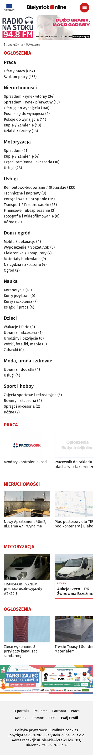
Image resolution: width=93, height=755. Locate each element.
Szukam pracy (16, 76)
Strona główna (13, 44)
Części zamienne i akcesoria (28, 162)
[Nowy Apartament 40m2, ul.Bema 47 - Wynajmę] (27, 504)
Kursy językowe (17, 295)
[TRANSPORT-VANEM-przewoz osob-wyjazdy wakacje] (27, 567)
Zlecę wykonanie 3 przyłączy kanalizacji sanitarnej (22, 651)
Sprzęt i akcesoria (19, 406)
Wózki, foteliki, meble (22, 344)
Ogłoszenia (33, 44)
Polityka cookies (65, 730)
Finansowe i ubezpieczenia (27, 210)
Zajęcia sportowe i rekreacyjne (30, 395)
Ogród (9, 270)
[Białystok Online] (46, 7)
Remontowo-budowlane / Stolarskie (35, 187)
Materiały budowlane (22, 259)
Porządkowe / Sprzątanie (25, 199)
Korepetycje (14, 290)
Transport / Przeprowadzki (26, 204)
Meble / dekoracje (19, 241)
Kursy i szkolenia (18, 301)
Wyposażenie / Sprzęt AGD (26, 247)
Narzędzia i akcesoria (22, 264)
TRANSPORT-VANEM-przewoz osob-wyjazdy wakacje (23, 588)
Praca (75, 711)
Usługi (9, 168)
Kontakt (21, 718)
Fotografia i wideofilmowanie (29, 216)
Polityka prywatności (31, 730)
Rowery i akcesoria (20, 400)
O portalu (21, 711)
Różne (9, 222)
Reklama (40, 711)
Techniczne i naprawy (22, 193)
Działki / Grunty (17, 131)
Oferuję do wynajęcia (22, 108)
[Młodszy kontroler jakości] (27, 445)
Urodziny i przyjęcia (21, 338)
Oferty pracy (14, 71)
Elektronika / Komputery (25, 253)
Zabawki (11, 350)
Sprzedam (12, 150)
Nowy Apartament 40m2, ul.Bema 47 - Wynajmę (25, 523)
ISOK (52, 718)
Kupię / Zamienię (19, 125)
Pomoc (38, 718)
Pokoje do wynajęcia (21, 119)
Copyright (15, 735)
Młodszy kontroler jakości (25, 462)
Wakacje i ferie (16, 327)
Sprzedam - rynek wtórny (25, 96)
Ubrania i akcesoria (20, 332)
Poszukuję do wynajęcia (24, 113)
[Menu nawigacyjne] (84, 7)
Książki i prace (16, 307)
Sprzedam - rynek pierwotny (28, 102)
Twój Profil (69, 718)
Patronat (59, 711)
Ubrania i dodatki (19, 369)
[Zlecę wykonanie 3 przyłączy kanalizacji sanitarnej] (27, 629)
